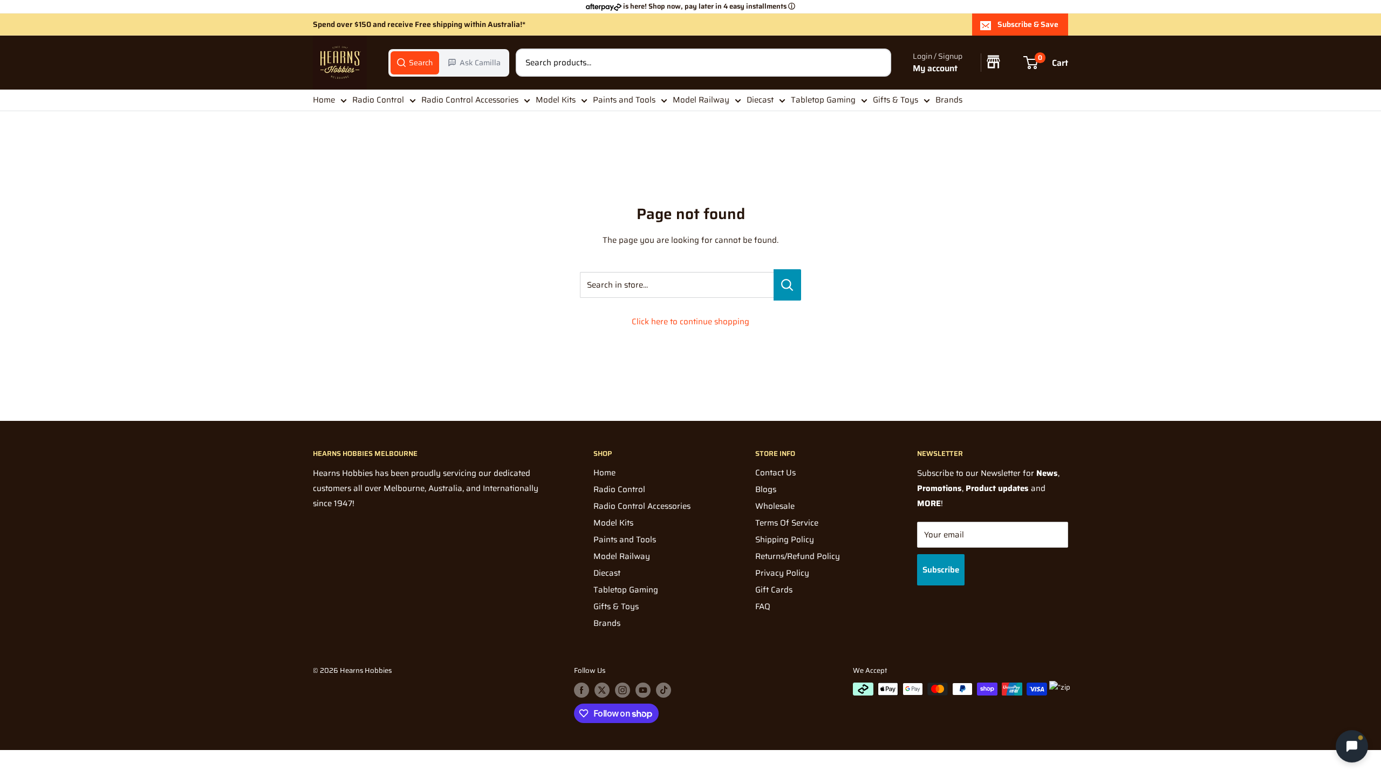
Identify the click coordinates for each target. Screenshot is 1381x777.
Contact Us (775, 472)
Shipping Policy (784, 539)
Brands (948, 99)
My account (935, 68)
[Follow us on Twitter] (602, 690)
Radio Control (378, 99)
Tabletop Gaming (823, 99)
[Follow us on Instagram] (622, 690)
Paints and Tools (624, 99)
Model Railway (701, 99)
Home (324, 99)
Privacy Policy (782, 573)
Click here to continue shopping (690, 321)
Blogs (765, 489)
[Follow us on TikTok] (663, 690)
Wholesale (775, 506)
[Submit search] (877, 62)
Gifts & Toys (895, 99)
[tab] (415, 62)
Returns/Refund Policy (797, 556)
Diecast (760, 99)
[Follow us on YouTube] (643, 690)
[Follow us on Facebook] (581, 690)
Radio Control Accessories (469, 99)
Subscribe (940, 569)
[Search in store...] (787, 285)
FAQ (762, 606)
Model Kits (556, 99)
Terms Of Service (786, 522)
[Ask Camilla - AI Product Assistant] (1352, 745)
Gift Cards (773, 589)
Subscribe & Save (1027, 24)
